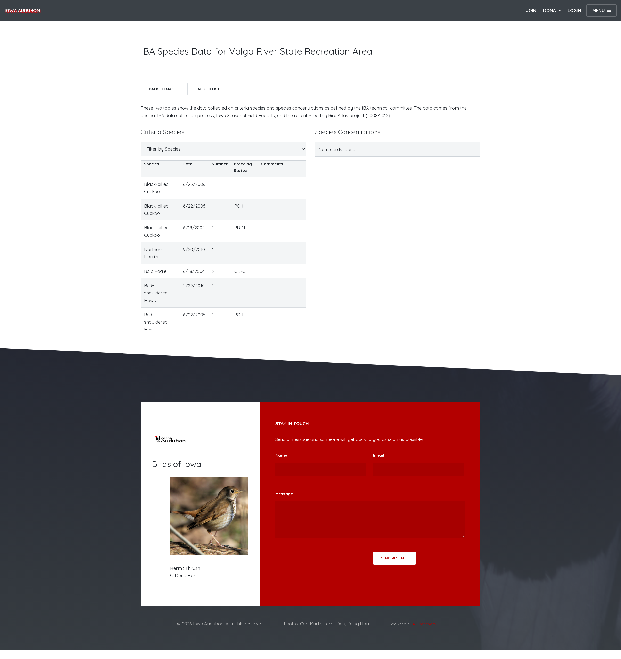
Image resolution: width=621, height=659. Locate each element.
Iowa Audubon (22, 10)
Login (574, 10)
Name (281, 455)
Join (531, 10)
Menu (598, 10)
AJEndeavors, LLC (428, 623)
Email (378, 455)
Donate (552, 10)
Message (284, 493)
